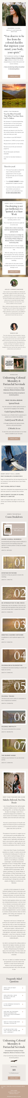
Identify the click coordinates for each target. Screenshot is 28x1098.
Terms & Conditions (14, 1092)
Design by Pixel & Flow (14, 1096)
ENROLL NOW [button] (14, 76)
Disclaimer (14, 1090)
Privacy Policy (14, 1093)
